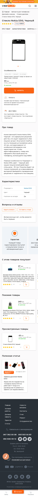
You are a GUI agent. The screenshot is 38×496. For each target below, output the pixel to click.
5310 (30, 188)
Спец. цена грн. (10, 83)
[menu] (35, 6)
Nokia (26, 188)
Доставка (12, 111)
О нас (22, 414)
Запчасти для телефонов (20, 11)
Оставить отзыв (25, 209)
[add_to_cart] (26, 284)
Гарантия (14, 239)
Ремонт (22, 418)
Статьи (7, 423)
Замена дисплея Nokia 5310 (13, 378)
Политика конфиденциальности (19, 487)
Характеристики (19, 29)
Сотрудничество (26, 421)
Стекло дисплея (22, 14)
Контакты (23, 411)
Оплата (12, 97)
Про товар (6, 29)
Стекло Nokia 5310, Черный (11, 344)
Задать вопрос (9, 209)
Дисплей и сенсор (8, 14)
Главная (6, 11)
